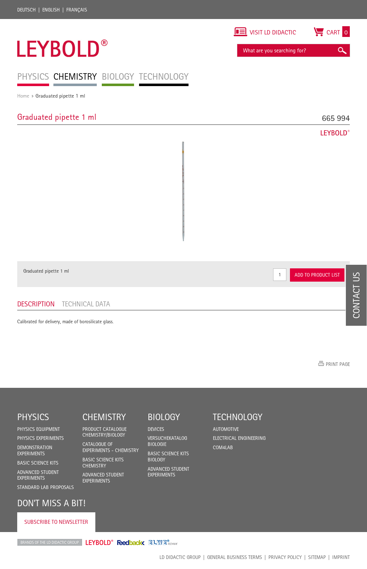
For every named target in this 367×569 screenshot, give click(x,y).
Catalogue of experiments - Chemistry (110, 447)
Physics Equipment (38, 429)
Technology (237, 417)
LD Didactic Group (180, 557)
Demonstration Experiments (34, 450)
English (51, 10)
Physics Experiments (40, 438)
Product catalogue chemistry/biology (104, 432)
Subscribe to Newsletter (56, 521)
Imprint (341, 557)
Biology (164, 417)
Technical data (86, 304)
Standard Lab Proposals (45, 487)
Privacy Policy (285, 557)
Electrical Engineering (239, 438)
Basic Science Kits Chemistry (103, 463)
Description (36, 304)
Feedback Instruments (131, 542)
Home (23, 96)
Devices (156, 429)
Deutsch (26, 10)
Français (76, 10)
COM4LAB (223, 447)
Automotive (226, 429)
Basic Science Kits (37, 463)
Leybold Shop (100, 542)
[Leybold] (62, 22)
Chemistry (104, 417)
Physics (33, 417)
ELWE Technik (163, 542)
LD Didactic (49, 542)
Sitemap (317, 557)
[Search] (342, 50)
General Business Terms (234, 557)
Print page (338, 364)
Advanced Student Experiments (38, 475)
